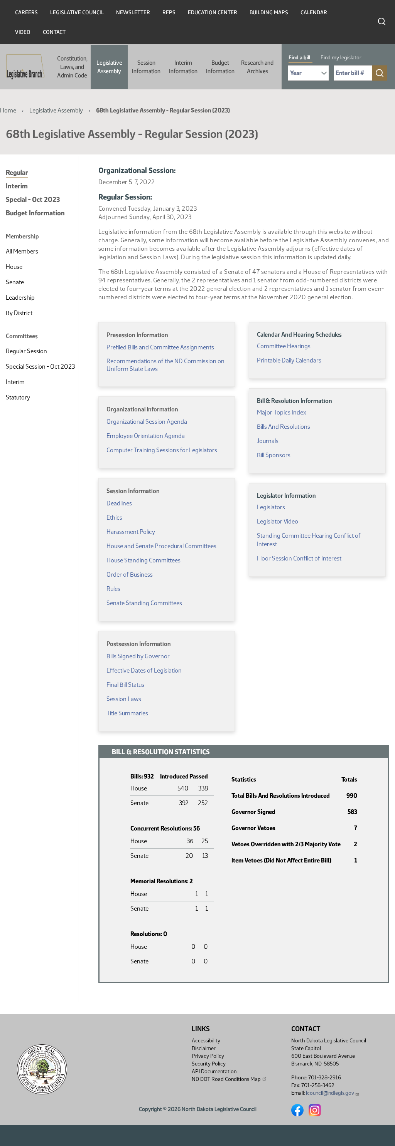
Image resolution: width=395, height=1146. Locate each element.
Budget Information (220, 67)
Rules (113, 588)
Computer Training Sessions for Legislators (161, 450)
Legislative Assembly (109, 67)
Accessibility (206, 1040)
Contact (54, 32)
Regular (17, 172)
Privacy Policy (208, 1056)
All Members (22, 251)
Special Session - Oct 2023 (40, 366)
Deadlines (119, 503)
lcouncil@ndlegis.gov (330, 1093)
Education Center (212, 12)
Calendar (313, 12)
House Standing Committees (143, 560)
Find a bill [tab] (299, 57)
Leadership (20, 297)
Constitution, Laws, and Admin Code (72, 67)
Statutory (18, 397)
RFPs (169, 12)
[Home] (23, 67)
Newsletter (133, 12)
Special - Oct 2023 (33, 199)
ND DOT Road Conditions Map (226, 1079)
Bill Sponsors (273, 455)
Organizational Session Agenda (146, 421)
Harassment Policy (130, 531)
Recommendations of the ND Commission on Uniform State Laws (165, 364)
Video (22, 32)
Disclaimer (204, 1048)
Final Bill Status (125, 684)
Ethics (114, 517)
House (14, 266)
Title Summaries (127, 713)
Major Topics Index (281, 412)
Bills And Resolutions (283, 426)
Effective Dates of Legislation (144, 670)
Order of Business (129, 574)
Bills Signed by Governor (138, 656)
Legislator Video (277, 521)
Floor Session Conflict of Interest (299, 558)
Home (8, 110)
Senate (15, 282)
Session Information (146, 67)
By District (19, 313)
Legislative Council (77, 12)
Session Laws (123, 699)
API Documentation (214, 1071)
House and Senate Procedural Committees (161, 546)
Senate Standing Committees (144, 603)
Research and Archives (257, 67)
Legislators (271, 507)
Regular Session (26, 351)
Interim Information (183, 67)
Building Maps (269, 12)
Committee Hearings (284, 346)
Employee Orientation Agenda (145, 436)
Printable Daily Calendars (289, 360)
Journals (268, 441)
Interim (17, 186)
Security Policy (209, 1063)
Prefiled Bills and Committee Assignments (160, 347)
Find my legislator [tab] (341, 57)
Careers (26, 12)
